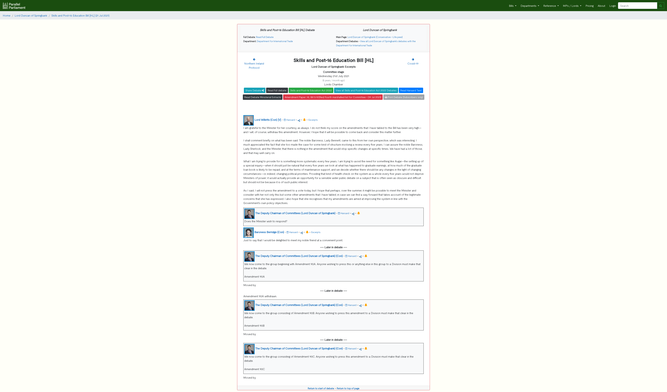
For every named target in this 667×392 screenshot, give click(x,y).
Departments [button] (529, 5)
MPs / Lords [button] (571, 5)
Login (612, 5)
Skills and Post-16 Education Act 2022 (311, 90)
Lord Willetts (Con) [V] (267, 119)
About (601, 5)
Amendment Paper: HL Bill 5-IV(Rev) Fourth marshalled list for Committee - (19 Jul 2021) (333, 97)
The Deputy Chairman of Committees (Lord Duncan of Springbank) (295, 213)
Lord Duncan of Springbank (31, 15)
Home (6, 15)
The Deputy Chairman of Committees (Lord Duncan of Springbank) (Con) (299, 256)
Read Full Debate (265, 36)
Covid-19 (412, 63)
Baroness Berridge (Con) (269, 232)
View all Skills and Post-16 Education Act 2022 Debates (366, 90)
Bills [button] (511, 5)
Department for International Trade (275, 41)
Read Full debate (277, 90)
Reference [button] (550, 5)
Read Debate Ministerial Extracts (262, 97)
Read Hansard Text (411, 90)
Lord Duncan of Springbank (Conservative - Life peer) (375, 36)
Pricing (590, 5)
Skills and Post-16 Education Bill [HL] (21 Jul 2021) (80, 15)
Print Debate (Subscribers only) (405, 97)
